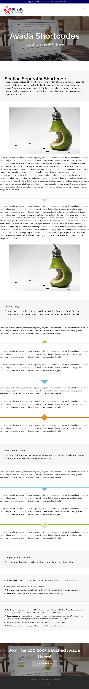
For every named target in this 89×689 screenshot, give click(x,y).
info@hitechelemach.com (58, 2)
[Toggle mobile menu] (84, 8)
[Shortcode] (44, 38)
